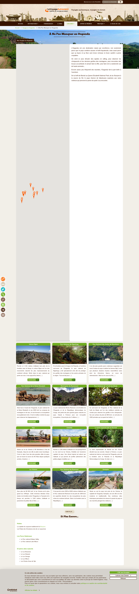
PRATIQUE (100, 23)
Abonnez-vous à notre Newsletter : (93, 2)
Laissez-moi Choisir (122, 575)
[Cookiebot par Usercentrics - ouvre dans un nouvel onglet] (12, 590)
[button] (42, 190)
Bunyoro (42, 526)
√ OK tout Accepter (123, 572)
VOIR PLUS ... (69, 511)
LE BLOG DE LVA (115, 23)
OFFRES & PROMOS (86, 23)
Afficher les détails (31, 590)
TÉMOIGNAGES (48, 23)
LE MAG (59, 23)
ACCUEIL (20, 23)
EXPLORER (70, 23)
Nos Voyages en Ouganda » (25, 40)
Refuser (123, 578)
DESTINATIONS (32, 23)
